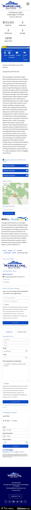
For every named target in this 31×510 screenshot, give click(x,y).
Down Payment (7, 433)
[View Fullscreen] (5, 191)
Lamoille (19, 250)
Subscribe (15, 322)
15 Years (14, 420)
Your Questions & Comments (12, 361)
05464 (14, 252)
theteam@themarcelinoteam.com (16, 488)
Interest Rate (7, 439)
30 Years (7, 420)
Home (4, 250)
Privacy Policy (14, 318)
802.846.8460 (8, 274)
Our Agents (6, 282)
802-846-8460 (16, 482)
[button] (7, 47)
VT (15, 250)
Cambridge (7, 252)
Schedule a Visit (21, 332)
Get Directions (8, 213)
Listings (10, 250)
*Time (5, 354)
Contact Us (6, 279)
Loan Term (6, 416)
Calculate (15, 446)
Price (4, 427)
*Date (4, 348)
